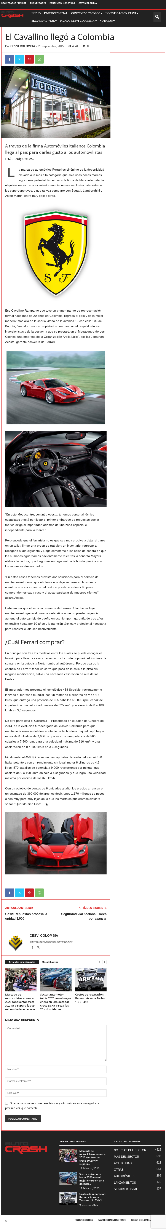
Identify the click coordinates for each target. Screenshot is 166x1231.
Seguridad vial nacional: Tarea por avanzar (84, 916)
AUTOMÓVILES (124, 1176)
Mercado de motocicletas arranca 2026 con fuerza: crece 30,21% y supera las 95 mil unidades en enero (20, 1001)
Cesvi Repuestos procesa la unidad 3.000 (26, 916)
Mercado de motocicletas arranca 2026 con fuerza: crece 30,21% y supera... (92, 1157)
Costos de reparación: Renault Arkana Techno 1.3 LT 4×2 (90, 998)
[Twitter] (19, 59)
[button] (157, 17)
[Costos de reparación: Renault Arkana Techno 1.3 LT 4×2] (91, 979)
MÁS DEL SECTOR (126, 1156)
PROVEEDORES (38, 3)
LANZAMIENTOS (125, 1182)
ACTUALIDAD (123, 1163)
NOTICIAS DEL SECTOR (130, 1150)
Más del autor (50, 962)
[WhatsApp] (39, 59)
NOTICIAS (106, 20)
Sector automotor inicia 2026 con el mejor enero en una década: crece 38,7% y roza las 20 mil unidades (55, 1001)
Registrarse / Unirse (13, 3)
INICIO (36, 13)
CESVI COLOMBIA (87, 3)
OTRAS (119, 1169)
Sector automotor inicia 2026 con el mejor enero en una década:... (91, 1179)
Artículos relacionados (22, 962)
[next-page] (104, 962)
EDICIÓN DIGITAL (56, 13)
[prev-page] (99, 962)
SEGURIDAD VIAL (126, 1189)
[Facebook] (9, 59)
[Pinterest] (29, 59)
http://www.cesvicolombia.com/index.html (51, 941)
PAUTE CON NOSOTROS (62, 3)
